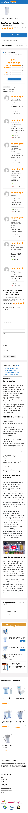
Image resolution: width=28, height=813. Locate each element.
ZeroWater (9, 25)
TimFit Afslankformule (15, 629)
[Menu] (2, 2)
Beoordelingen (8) (8, 46)
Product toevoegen (6, 788)
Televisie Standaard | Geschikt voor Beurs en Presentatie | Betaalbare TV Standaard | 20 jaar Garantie (17, 666)
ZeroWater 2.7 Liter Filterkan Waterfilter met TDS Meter (17, 646)
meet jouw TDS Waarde (11, 374)
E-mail (5, 351)
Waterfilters (9, 18)
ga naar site (14, 35)
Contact (3, 781)
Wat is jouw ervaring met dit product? (12, 308)
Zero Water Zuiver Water (11, 368)
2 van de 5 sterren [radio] (15, 303)
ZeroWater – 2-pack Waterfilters (19, 697)
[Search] (25, 2)
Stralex (11, 659)
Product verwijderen (6, 790)
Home (2, 18)
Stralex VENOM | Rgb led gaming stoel (15, 655)
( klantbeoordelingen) (20, 27)
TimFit (10, 632)
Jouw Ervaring (7, 303)
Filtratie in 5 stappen (10, 370)
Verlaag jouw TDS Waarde (11, 372)
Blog (2, 777)
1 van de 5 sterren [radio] (14, 303)
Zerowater (11, 642)
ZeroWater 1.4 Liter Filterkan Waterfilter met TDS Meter (17, 637)
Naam (5, 345)
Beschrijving (19, 46)
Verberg (18, 365)
